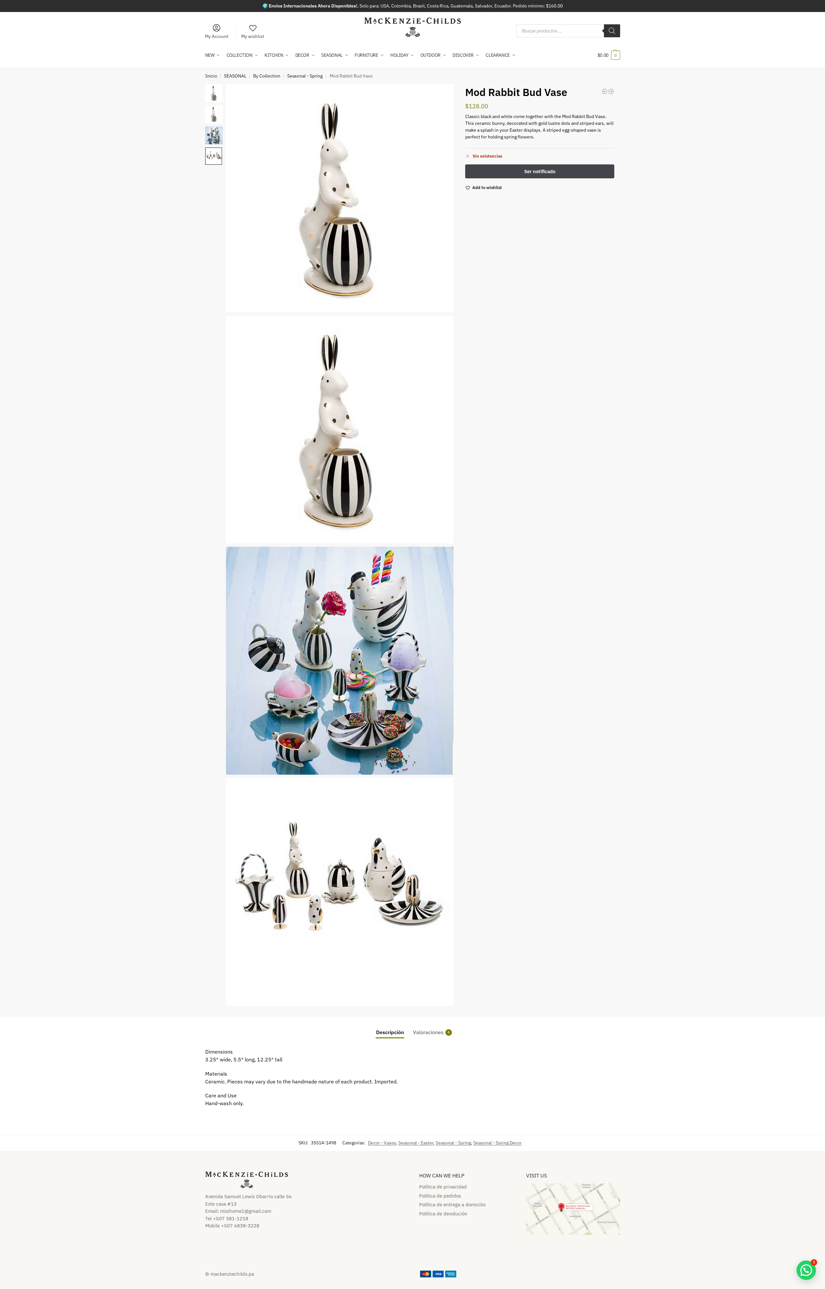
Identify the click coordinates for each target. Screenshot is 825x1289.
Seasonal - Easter (415, 1143)
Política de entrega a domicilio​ (452, 1204)
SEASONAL (235, 76)
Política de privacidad (443, 1187)
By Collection (266, 76)
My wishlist (252, 36)
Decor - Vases (382, 1143)
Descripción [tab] (390, 1032)
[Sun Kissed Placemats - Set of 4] (604, 91)
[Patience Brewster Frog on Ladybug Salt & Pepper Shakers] (611, 91)
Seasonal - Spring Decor (497, 1143)
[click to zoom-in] (340, 198)
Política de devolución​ (443, 1214)
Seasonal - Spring (305, 76)
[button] (608, 55)
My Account (217, 36)
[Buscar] (612, 30)
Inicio (211, 76)
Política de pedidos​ (440, 1196)
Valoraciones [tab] (431, 1032)
